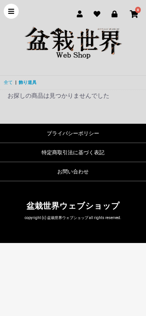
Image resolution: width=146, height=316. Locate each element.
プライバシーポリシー (73, 133)
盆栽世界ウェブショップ (73, 205)
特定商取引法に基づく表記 (73, 152)
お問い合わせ (73, 171)
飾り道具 (28, 82)
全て (8, 82)
